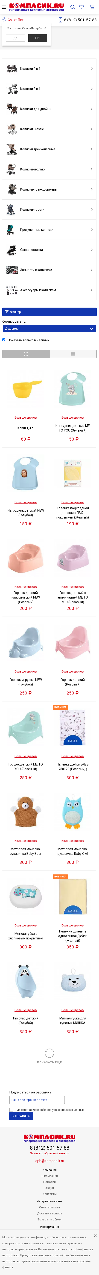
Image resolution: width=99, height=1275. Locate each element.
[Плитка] (26, 354)
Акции (49, 1188)
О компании (49, 1176)
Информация (49, 1227)
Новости (49, 1182)
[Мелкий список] (73, 354)
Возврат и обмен (49, 1219)
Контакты (50, 1194)
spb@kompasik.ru (49, 1161)
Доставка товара (49, 1213)
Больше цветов (26, 417)
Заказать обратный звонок (49, 1153)
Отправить (21, 1116)
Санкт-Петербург (20, 20)
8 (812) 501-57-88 (80, 20)
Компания (50, 1170)
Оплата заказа (49, 1207)
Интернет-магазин (49, 1201)
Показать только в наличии (28, 340)
